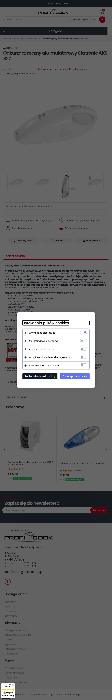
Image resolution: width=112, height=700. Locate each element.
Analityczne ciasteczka (42, 349)
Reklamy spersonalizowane (44, 365)
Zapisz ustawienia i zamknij (40, 376)
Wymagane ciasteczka (42, 332)
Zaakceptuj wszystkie (75, 376)
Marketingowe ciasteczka (43, 341)
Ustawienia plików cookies (45, 323)
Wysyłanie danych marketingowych (49, 357)
